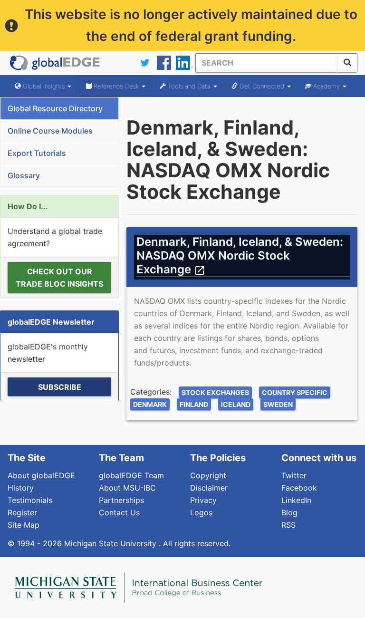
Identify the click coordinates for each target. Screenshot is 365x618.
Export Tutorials (37, 153)
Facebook (299, 487)
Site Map (23, 525)
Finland (194, 404)
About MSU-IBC (127, 487)
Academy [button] (326, 86)
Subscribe (59, 387)
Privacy (203, 500)
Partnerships (121, 500)
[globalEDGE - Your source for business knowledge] (55, 63)
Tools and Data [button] (189, 86)
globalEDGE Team (131, 475)
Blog (289, 512)
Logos (201, 512)
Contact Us (119, 512)
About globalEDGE (41, 475)
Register (22, 512)
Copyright (208, 475)
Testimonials (30, 500)
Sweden (278, 404)
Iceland (235, 404)
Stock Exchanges (215, 392)
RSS (288, 525)
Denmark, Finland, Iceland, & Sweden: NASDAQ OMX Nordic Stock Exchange (239, 255)
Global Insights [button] (44, 86)
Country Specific (294, 392)
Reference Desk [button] (116, 86)
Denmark (150, 404)
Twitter (294, 475)
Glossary (24, 175)
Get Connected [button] (262, 86)
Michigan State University (111, 543)
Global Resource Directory (55, 108)
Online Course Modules (50, 130)
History (21, 487)
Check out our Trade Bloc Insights (59, 278)
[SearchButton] (347, 62)
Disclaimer (209, 487)
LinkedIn (296, 500)
